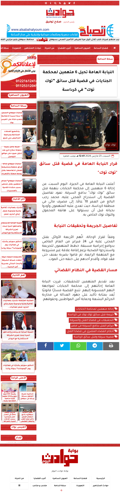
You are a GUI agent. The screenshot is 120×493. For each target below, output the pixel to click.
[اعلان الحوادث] (18, 90)
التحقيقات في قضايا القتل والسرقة (92, 320)
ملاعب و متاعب (39, 486)
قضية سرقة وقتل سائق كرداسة (94, 337)
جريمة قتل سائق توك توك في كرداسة (91, 314)
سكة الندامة (105, 59)
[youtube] (64, 3)
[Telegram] (94, 346)
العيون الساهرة (82, 48)
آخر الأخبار (19, 199)
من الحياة (49, 48)
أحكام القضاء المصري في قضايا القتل (90, 331)
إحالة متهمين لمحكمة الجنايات (95, 309)
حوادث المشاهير (32, 48)
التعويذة (16, 48)
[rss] (60, 3)
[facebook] (74, 3)
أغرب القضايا (64, 48)
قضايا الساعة (101, 48)
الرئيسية (100, 479)
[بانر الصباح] (60, 30)
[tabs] (46, 3)
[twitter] (69, 3)
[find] (55, 3)
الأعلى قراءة (18, 378)
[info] (50, 3)
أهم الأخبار (18, 275)
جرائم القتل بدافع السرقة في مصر (92, 325)
